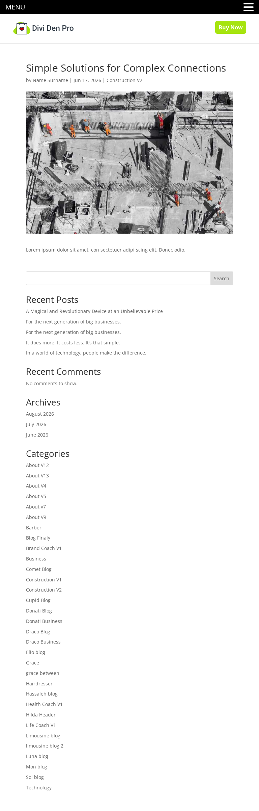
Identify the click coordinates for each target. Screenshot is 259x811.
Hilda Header (41, 714)
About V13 (37, 475)
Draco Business (43, 641)
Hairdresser (39, 683)
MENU (15, 6)
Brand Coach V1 (44, 548)
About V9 (36, 517)
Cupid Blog (38, 600)
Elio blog (35, 652)
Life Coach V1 (41, 725)
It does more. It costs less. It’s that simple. (73, 342)
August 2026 (40, 414)
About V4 (36, 485)
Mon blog (36, 766)
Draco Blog (38, 631)
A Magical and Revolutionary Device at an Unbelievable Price (94, 311)
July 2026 (36, 424)
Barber (33, 527)
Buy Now (231, 27)
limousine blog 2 (44, 745)
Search (221, 278)
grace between (42, 673)
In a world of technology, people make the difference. (86, 352)
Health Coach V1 (44, 704)
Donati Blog (39, 610)
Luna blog (37, 756)
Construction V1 (44, 579)
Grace (32, 662)
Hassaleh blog (42, 693)
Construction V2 (124, 80)
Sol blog (35, 777)
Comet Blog (39, 569)
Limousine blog (43, 735)
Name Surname (50, 80)
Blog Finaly (38, 537)
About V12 (37, 465)
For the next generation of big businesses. (73, 321)
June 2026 (37, 434)
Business (36, 558)
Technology (39, 787)
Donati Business (44, 621)
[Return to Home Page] (43, 25)
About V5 (36, 496)
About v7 (36, 506)
